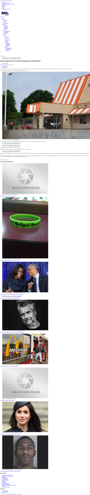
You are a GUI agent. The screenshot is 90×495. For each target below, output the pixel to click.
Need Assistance (4, 477)
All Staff (7, 37)
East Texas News (6, 159)
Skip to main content (3, 0)
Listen (3, 21)
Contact (3, 30)
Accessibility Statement (5, 483)
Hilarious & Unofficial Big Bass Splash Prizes (7, 400)
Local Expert (6, 28)
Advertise (5, 32)
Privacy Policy (4, 482)
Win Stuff (3, 24)
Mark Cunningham (3, 64)
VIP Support (8, 43)
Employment (6, 33)
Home (3, 18)
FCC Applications (5, 479)
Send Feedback (8, 48)
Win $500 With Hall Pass (6, 3)
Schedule (5, 20)
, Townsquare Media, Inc (12, 494)
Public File (3, 476)
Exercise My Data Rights (6, 484)
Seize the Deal (4, 6)
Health (3, 5)
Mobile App (6, 23)
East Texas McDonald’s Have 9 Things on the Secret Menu (9, 366)
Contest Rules (6, 27)
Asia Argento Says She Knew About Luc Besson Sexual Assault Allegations (11, 332)
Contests (5, 25)
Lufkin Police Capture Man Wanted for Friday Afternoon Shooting (10, 471)
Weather (5, 29)
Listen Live (6, 22)
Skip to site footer (9, 0)
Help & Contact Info (7, 31)
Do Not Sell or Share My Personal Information (9, 485)
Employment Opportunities (6, 9)
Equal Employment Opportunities (7, 475)
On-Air (3, 19)
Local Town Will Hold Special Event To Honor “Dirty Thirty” (9, 260)
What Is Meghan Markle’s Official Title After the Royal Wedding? (10, 434)
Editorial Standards (5, 478)
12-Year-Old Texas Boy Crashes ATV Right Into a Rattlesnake (9, 298)
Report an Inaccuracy (5, 480)
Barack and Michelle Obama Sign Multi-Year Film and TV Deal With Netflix (11, 294)
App (3, 7)
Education (3, 4)
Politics (3, 8)
